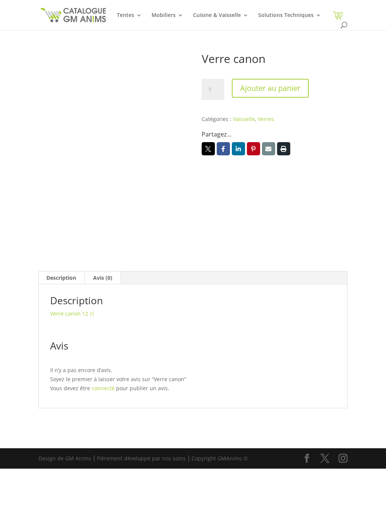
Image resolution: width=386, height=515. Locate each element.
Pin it (253, 148)
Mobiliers (164, 15)
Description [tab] (61, 277)
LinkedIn (238, 148)
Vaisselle (244, 119)
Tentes (125, 15)
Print (283, 148)
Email (268, 148)
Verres (266, 119)
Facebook (223, 148)
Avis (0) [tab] (102, 277)
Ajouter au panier (270, 88)
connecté (103, 388)
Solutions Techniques (286, 15)
